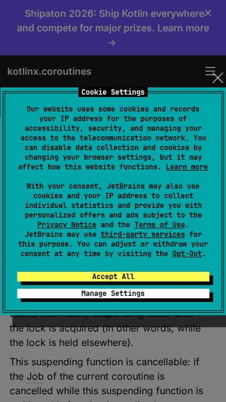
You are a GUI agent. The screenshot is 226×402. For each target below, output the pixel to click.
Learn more (187, 167)
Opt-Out (187, 254)
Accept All (113, 276)
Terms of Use (159, 225)
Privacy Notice (66, 225)
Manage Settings (113, 293)
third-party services (143, 234)
